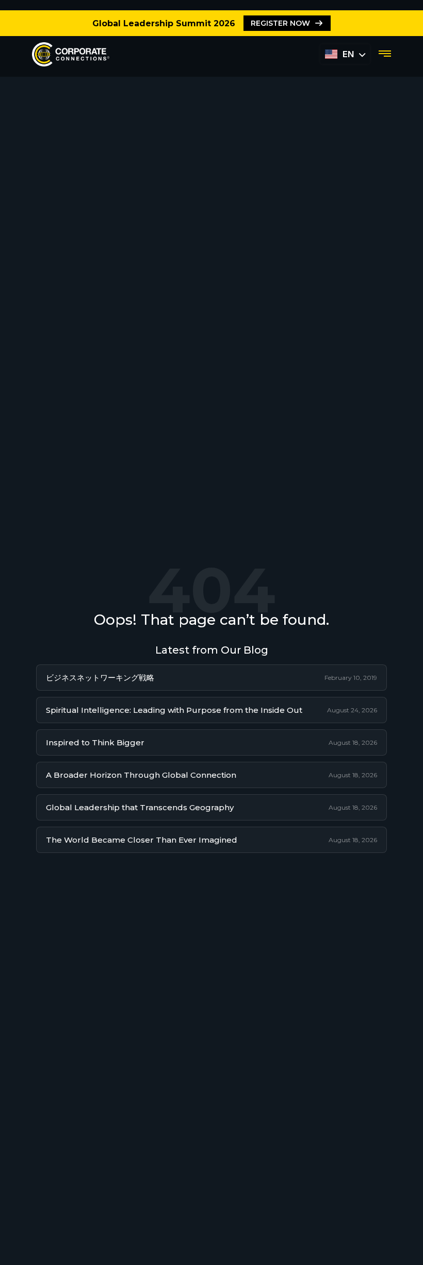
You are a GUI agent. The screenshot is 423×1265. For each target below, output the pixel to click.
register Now (280, 23)
